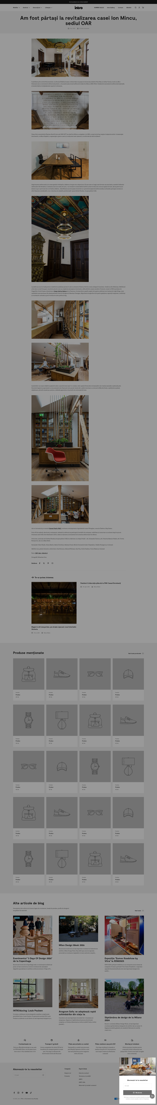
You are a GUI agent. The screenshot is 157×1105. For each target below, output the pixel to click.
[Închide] (152, 1061)
